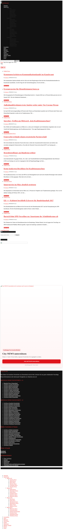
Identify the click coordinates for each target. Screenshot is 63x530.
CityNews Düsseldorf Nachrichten (12, 395)
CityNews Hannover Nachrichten (12, 406)
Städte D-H (9, 18)
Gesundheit (6, 47)
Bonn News (12, 12)
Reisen (5, 56)
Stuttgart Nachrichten (14, 41)
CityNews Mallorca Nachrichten (11, 413)
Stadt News (6, 7)
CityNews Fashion (8, 445)
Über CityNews (7, 458)
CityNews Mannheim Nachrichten (12, 414)
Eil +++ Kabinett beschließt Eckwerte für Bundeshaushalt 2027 (28, 200)
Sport (5, 48)
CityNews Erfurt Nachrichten (11, 397)
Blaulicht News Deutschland (11, 383)
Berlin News (12, 11)
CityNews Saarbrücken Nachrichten (12, 418)
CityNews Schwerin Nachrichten (12, 419)
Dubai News (12, 19)
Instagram (3, 452)
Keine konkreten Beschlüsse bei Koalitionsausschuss (24, 169)
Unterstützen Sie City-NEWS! (11, 465)
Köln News (12, 30)
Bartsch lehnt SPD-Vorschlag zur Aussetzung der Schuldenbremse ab (31, 216)
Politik (5, 52)
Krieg (5, 58)
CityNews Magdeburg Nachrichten (12, 410)
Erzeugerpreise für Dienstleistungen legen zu (21, 89)
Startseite (6, 5)
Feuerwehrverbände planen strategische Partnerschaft (25, 137)
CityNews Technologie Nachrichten (12, 439)
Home (2, 62)
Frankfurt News (13, 23)
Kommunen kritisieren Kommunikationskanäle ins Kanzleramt (29, 74)
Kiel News (12, 29)
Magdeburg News (13, 33)
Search (17, 60)
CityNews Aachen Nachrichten (11, 384)
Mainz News (12, 34)
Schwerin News (13, 40)
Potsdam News (13, 43)
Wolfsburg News (13, 45)
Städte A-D (9, 8)
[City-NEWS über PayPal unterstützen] (31, 316)
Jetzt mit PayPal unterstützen (31, 361)
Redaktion (7, 77)
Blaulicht (6, 49)
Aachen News (12, 9)
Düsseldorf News (13, 20)
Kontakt (6, 460)
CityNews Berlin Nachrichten (11, 386)
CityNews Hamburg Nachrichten (12, 404)
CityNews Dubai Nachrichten (11, 394)
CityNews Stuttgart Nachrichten (11, 421)
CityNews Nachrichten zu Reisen (12, 441)
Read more (6, 85)
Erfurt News (12, 22)
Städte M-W (9, 37)
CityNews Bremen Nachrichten (11, 388)
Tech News (6, 51)
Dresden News (13, 16)
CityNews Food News (9, 442)
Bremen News (13, 14)
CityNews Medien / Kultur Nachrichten (13, 436)
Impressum (6, 462)
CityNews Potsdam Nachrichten (11, 417)
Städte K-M (9, 27)
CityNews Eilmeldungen (10, 438)
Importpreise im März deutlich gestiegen (20, 185)
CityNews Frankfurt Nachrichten (12, 403)
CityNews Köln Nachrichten (11, 408)
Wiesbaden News (13, 44)
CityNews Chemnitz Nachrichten (12, 391)
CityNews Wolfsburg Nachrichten (12, 424)
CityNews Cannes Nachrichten (11, 390)
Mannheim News (13, 31)
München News (13, 38)
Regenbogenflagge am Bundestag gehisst (19, 153)
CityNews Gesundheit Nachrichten (12, 435)
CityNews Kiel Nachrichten (10, 407)
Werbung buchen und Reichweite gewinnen (14, 464)
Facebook (3, 451)
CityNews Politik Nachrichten (11, 430)
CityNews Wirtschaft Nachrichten (12, 432)
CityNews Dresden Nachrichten (11, 393)
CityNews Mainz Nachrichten (11, 411)
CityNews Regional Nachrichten (12, 443)
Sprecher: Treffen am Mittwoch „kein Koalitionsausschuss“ (27, 121)
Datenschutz (7, 461)
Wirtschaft (6, 54)
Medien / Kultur (7, 55)
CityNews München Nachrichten (12, 415)
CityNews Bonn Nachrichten (11, 387)
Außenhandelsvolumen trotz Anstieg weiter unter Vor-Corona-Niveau (31, 105)
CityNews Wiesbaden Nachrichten (12, 422)
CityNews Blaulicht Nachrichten (12, 434)
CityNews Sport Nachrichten (11, 431)
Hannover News (13, 26)
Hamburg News (13, 25)
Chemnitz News (13, 15)
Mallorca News (13, 36)
